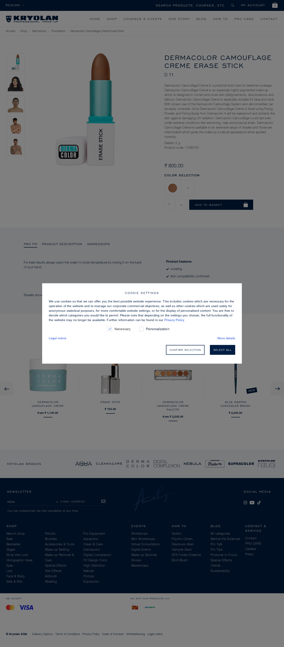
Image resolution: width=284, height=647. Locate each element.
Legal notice (57, 338)
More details (226, 338)
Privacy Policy (174, 320)
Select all (222, 350)
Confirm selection (185, 350)
